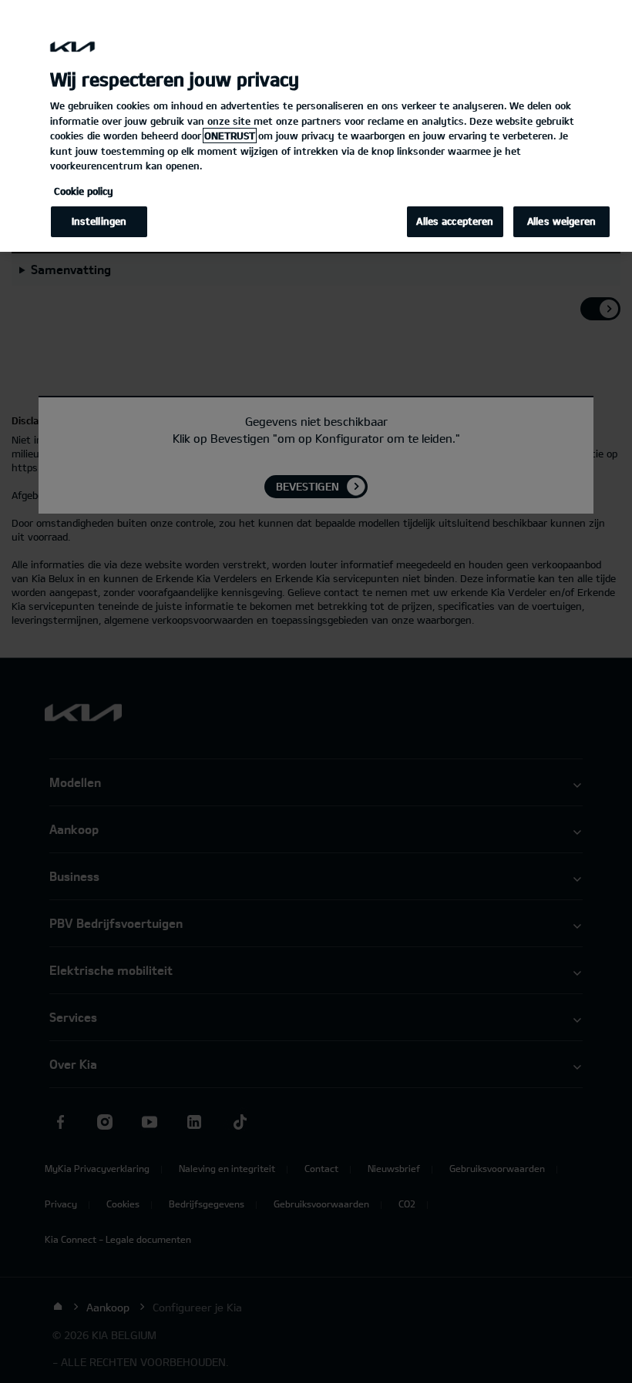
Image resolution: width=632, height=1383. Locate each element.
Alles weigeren (561, 221)
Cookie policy (83, 191)
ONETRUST (229, 135)
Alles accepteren (454, 221)
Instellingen (99, 221)
